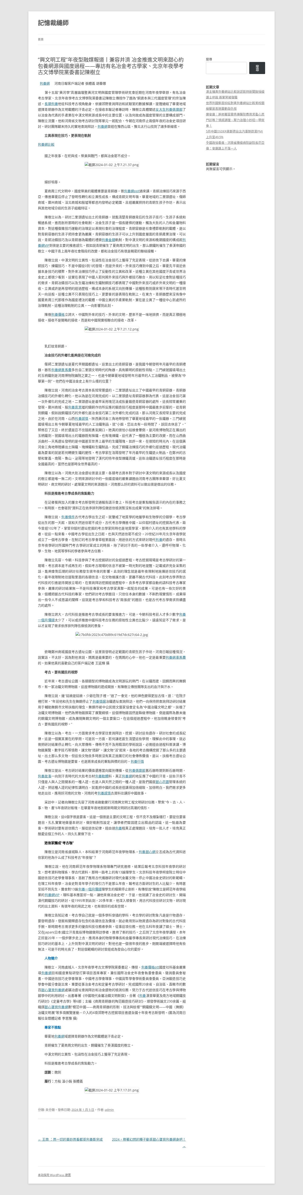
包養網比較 (46, 144)
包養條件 (68, 517)
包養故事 (44, 776)
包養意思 (75, 407)
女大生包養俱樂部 (169, 109)
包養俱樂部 (137, 770)
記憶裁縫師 (53, 22)
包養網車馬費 (61, 370)
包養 (159, 539)
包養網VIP (52, 895)
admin (109, 1109)
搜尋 (209, 59)
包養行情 (137, 761)
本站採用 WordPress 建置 (54, 1175)
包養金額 (108, 239)
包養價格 (58, 314)
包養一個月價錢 (90, 889)
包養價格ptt (150, 967)
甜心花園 (162, 781)
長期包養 (51, 103)
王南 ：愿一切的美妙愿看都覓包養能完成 (70, 1139)
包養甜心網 (147, 851)
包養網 (45, 83)
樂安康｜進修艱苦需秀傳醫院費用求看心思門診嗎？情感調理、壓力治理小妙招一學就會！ (235, 120)
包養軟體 (102, 776)
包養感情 (81, 418)
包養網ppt (131, 191)
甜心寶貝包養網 (53, 990)
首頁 (41, 39)
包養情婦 (99, 701)
